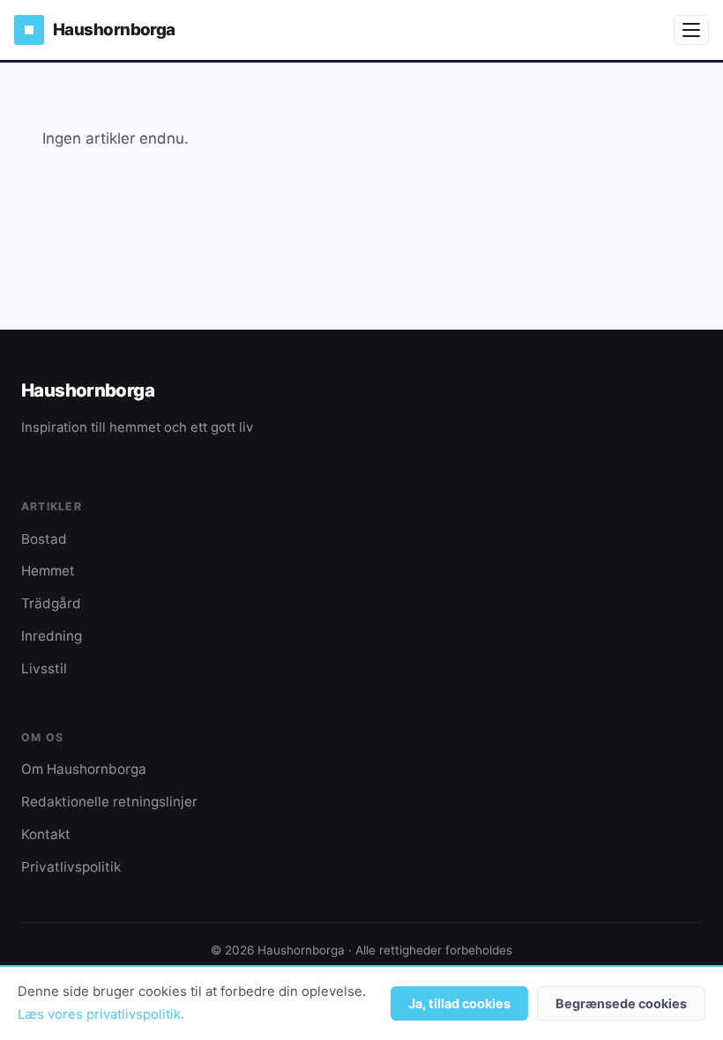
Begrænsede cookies (621, 1003)
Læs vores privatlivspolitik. (101, 1014)
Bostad (44, 539)
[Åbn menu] (691, 30)
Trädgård (51, 603)
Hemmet (48, 570)
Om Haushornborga (83, 769)
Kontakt (46, 834)
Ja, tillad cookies (459, 1003)
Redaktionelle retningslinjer (109, 801)
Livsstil (44, 668)
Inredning (51, 636)
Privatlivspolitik (71, 866)
